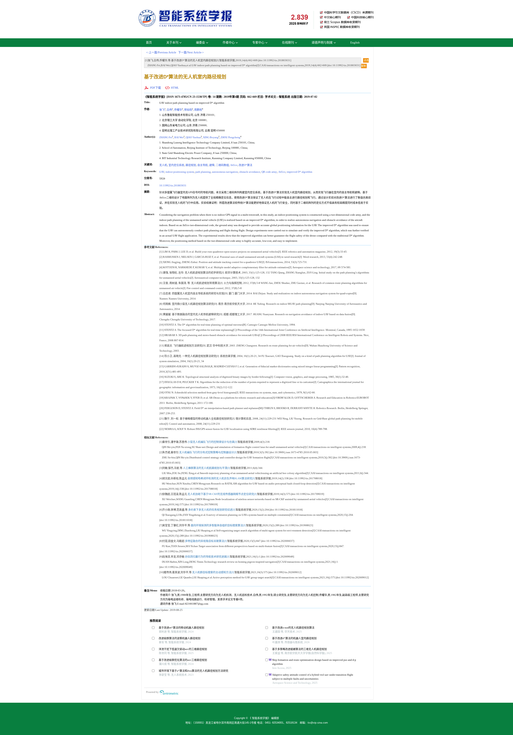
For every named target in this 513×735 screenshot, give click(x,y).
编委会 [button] (200, 42)
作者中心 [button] (229, 42)
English (355, 42)
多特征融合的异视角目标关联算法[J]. (206, 540)
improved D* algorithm (299, 171)
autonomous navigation (225, 171)
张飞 (162, 109)
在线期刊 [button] (288, 42)
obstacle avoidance (249, 171)
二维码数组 (222, 164)
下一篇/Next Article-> (191, 52)
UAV (161, 171)
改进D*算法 (245, 164)
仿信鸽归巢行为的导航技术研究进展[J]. (207, 556)
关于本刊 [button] (172, 42)
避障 (211, 164)
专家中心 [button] (258, 42)
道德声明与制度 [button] (322, 42)
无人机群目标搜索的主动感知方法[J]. (213, 572)
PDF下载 (155, 87)
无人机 (163, 164)
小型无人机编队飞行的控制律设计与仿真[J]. (213, 441)
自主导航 (202, 164)
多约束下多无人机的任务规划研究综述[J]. (212, 509)
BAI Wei (179, 137)
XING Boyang (210, 137)
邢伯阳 (188, 109)
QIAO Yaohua (193, 137)
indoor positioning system (180, 171)
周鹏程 (198, 109)
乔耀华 (178, 109)
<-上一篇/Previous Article (161, 52)
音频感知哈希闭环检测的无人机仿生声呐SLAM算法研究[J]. (221, 478)
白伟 (169, 109)
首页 (149, 42)
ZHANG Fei (165, 137)
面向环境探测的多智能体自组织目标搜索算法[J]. (218, 525)
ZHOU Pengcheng (230, 137)
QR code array (269, 171)
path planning (203, 171)
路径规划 (191, 164)
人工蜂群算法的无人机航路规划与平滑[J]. (206, 467)
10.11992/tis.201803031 (172, 185)
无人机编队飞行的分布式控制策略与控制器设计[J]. (208, 452)
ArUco (233, 164)
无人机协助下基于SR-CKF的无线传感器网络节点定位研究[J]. (222, 493)
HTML (175, 87)
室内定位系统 (176, 164)
